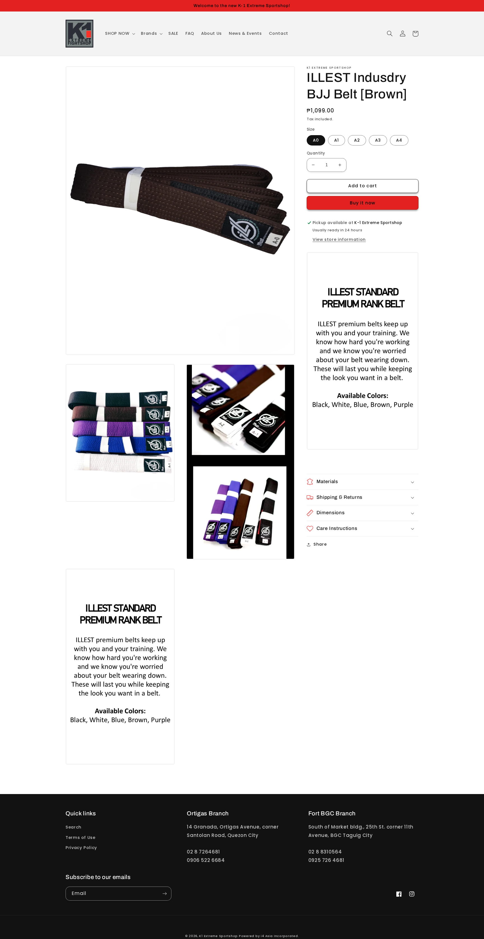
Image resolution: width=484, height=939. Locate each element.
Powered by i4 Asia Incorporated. (269, 936)
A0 (316, 140)
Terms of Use (81, 837)
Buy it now (363, 203)
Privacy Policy (81, 847)
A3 (378, 140)
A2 (357, 140)
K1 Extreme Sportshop (218, 936)
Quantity (316, 153)
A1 (336, 140)
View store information (339, 239)
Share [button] (320, 544)
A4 (399, 140)
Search (74, 827)
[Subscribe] (164, 893)
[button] (120, 33)
